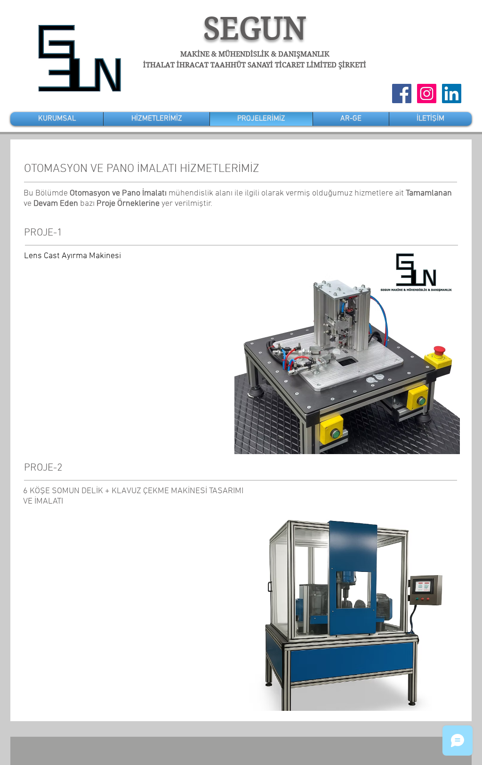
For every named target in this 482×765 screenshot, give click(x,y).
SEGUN (254, 28)
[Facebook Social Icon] (401, 93)
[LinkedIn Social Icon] (451, 93)
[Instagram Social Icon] (426, 93)
